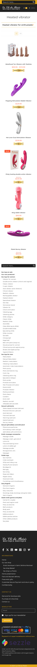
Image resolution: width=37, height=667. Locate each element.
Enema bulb (7, 387)
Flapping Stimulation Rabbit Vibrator (18, 101)
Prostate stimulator (9, 382)
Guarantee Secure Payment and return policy (18, 582)
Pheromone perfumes (10, 427)
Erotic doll (6, 399)
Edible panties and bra (10, 516)
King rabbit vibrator (18, 212)
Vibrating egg (7, 312)
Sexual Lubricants (7, 406)
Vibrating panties (8, 314)
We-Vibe (5, 303)
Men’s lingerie (7, 495)
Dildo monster (8, 333)
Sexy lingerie (5, 483)
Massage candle (8, 436)
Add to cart (18, 143)
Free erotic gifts (7, 579)
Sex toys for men (7, 354)
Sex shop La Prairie (10, 571)
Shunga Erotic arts (9, 451)
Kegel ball (6, 340)
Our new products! (8, 274)
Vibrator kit (6, 307)
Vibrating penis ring (9, 375)
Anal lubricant (7, 413)
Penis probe (7, 380)
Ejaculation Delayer (9, 378)
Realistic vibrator (8, 293)
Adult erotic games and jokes (11, 497)
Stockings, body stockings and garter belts (17, 493)
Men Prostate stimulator (11, 385)
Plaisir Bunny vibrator (18, 249)
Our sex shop (6, 562)
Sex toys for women (8, 277)
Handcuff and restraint (10, 465)
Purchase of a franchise (10, 599)
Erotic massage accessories (10, 434)
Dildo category (8, 317)
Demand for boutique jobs (11, 596)
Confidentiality (7, 585)
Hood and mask (8, 479)
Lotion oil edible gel (9, 446)
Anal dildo (6, 324)
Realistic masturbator (10, 361)
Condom (6, 396)
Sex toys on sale (6, 272)
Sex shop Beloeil (9, 568)
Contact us (5, 602)
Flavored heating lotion (10, 443)
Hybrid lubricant (8, 420)
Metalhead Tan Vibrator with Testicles (19, 64)
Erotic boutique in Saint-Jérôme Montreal (18, 565)
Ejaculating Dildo (8, 331)
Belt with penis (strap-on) (11, 342)
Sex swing (6, 472)
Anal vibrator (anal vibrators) (12, 288)
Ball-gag (6, 469)
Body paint (6, 509)
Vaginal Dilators (8, 352)
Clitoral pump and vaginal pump (13, 347)
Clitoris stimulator (9, 310)
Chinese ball (7, 338)
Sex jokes (6, 521)
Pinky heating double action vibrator (18, 174)
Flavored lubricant (9, 415)
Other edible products (10, 519)
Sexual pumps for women (11, 345)
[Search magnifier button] (33, 2)
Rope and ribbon (8, 474)
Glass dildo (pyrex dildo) (11, 326)
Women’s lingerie (9, 486)
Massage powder (8, 448)
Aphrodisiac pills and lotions (12, 432)
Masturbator (7, 357)
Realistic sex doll (8, 401)
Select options (18, 70)
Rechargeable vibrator (10, 295)
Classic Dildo (7, 319)
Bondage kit (7, 467)
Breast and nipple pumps (11, 349)
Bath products (7, 507)
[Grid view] (16, 33)
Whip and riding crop (10, 462)
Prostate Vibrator (8, 389)
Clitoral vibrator (8, 291)
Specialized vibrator (9, 300)
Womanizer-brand (9, 305)
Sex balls (6, 335)
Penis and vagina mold (10, 502)
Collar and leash (8, 460)
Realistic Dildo (7, 321)
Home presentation (9, 574)
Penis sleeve (7, 394)
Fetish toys (5, 455)
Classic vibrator (8, 284)
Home (4, 560)
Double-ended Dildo (9, 328)
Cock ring (6, 373)
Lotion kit (6, 441)
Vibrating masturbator (10, 364)
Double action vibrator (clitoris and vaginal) (17, 281)
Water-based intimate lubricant (13, 408)
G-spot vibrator (8, 286)
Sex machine (7, 458)
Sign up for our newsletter (15, 615)
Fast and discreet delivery (11, 576)
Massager (6, 453)
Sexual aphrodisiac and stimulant (13, 425)
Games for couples (9, 500)
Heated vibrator (8, 298)
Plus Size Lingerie (9, 488)
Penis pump (7, 368)
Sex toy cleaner (8, 422)
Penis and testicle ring (10, 371)
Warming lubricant (9, 418)
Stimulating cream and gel (12, 429)
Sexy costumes (8, 490)
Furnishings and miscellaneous (13, 481)
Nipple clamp (7, 476)
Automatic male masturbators (13, 366)
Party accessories (8, 505)
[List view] (20, 33)
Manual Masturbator (9, 359)
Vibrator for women (9, 279)
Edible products (8, 514)
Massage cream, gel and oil (12, 439)
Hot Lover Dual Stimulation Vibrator (18, 137)
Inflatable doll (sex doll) (10, 404)
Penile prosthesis (8, 392)
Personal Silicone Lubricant (12, 411)
